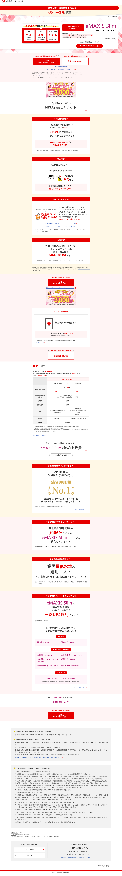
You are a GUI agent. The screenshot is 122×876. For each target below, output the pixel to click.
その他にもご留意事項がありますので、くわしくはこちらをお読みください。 (38, 757)
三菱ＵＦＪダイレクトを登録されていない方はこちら (60, 69)
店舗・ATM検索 (29, 849)
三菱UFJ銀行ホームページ (84, 269)
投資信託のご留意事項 (61, 66)
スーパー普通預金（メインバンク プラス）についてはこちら (60, 223)
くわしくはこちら (39, 342)
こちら (38, 75)
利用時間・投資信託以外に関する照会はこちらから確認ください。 (78, 857)
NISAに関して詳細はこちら (40, 435)
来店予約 (29, 855)
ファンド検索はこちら (80, 509)
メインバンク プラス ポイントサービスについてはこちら (60, 226)
